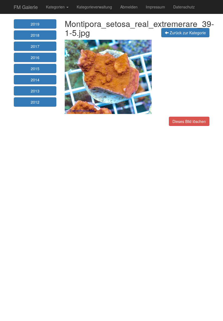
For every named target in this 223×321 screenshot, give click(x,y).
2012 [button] (35, 102)
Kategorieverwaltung (94, 7)
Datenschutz (184, 7)
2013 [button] (35, 91)
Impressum (155, 7)
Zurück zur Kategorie (187, 32)
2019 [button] (35, 24)
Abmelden (129, 7)
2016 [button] (35, 57)
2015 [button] (35, 68)
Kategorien (56, 7)
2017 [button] (35, 46)
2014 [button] (35, 79)
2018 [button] (35, 35)
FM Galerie (26, 6)
